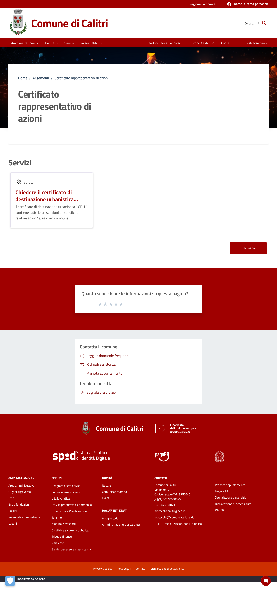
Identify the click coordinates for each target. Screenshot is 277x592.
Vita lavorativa (61, 498)
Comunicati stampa (114, 491)
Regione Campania (202, 4)
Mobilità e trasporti (64, 523)
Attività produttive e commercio (72, 504)
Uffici (11, 498)
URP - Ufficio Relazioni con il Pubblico (178, 523)
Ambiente (58, 542)
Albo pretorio (110, 518)
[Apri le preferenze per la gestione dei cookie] (10, 581)
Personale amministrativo (24, 517)
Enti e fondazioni (18, 504)
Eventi (106, 498)
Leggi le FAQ (223, 491)
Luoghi (12, 523)
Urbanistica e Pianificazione (69, 511)
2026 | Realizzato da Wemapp (27, 579)
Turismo (57, 517)
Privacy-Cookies (102, 568)
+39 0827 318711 (165, 504)
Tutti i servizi (248, 248)
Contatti (160, 478)
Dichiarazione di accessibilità (233, 504)
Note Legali (124, 568)
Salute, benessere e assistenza (71, 549)
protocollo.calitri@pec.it (169, 511)
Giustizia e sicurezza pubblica (70, 530)
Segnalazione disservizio (230, 497)
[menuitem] (163, 43)
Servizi (20, 163)
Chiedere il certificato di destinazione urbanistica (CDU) (44, 199)
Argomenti (41, 78)
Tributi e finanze (62, 536)
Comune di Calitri (69, 23)
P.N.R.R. (220, 510)
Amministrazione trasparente (121, 524)
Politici (12, 510)
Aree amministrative (21, 485)
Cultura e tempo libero (66, 492)
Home (22, 78)
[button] (248, 4)
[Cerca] (264, 23)
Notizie (106, 485)
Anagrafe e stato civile (66, 485)
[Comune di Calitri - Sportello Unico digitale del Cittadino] (18, 23)
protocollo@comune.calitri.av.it (174, 517)
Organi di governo (19, 491)
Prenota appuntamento (230, 484)
